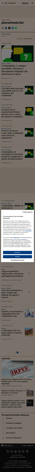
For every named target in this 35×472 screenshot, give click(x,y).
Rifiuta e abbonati (28, 212)
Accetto (17, 256)
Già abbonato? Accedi (17, 260)
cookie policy (28, 230)
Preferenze (17, 252)
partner (24, 239)
